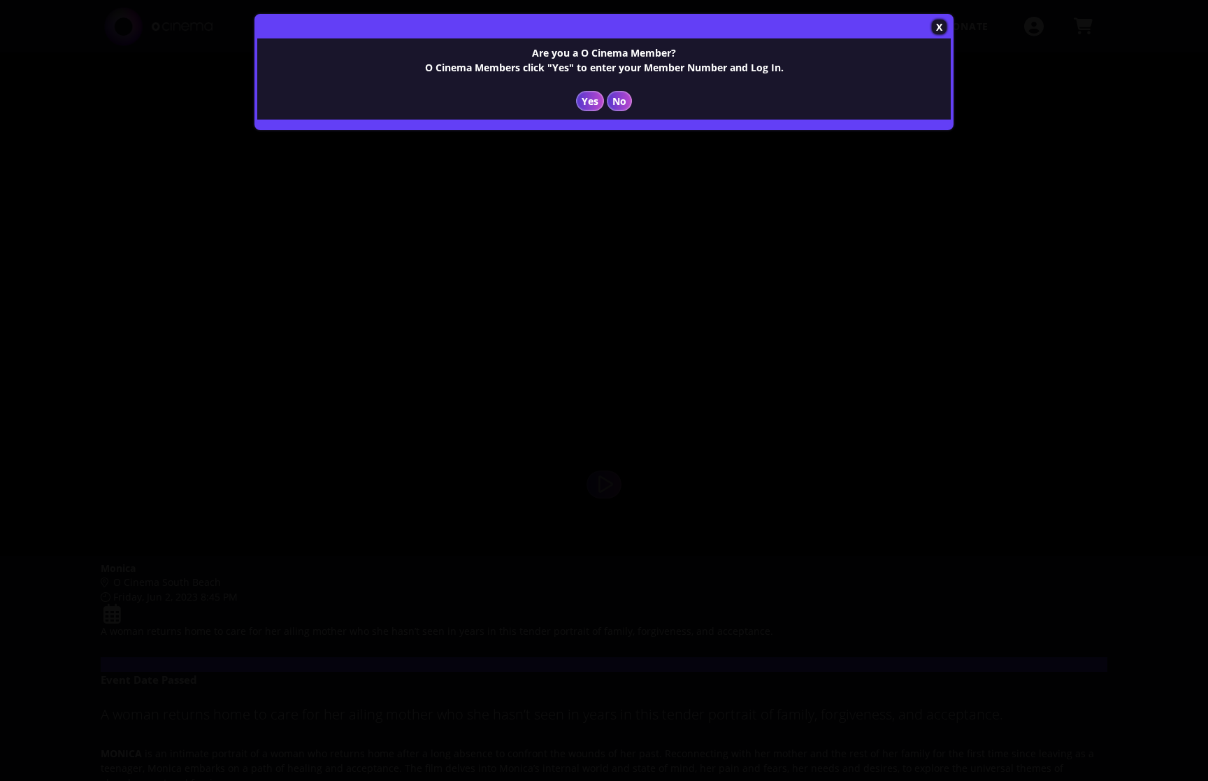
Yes (590, 101)
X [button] (939, 27)
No (619, 101)
